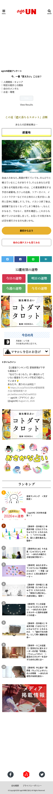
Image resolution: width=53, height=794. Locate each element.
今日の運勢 (14, 278)
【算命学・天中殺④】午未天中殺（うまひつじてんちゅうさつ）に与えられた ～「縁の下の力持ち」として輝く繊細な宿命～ (36, 630)
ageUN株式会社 (25, 790)
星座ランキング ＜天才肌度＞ (36, 497)
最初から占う (26, 230)
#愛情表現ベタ (20, 390)
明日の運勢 (39, 278)
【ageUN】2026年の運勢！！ (36, 514)
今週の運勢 (14, 288)
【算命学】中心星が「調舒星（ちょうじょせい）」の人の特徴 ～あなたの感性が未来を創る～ (37, 671)
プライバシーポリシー (32, 785)
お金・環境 (8, 92)
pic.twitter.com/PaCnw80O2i (22, 394)
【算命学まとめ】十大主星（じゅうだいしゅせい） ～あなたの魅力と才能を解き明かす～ (36, 552)
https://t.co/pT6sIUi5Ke (22, 387)
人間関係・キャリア (13, 82)
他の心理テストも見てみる (26, 242)
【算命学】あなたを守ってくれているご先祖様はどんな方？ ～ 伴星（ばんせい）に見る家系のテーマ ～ (37, 571)
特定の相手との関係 (13, 85)
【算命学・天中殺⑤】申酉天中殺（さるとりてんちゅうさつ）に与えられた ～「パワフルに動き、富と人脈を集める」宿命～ (36, 533)
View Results (26, 104)
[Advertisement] (26, 36)
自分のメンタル (11, 88)
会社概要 (15, 785)
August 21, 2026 (26, 400)
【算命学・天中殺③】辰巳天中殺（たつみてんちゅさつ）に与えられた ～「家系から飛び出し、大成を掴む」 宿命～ (36, 590)
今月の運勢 (39, 288)
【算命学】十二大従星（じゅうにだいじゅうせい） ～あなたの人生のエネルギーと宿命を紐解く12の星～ (36, 610)
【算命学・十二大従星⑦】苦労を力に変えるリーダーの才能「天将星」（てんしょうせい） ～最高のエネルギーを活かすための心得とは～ (36, 652)
